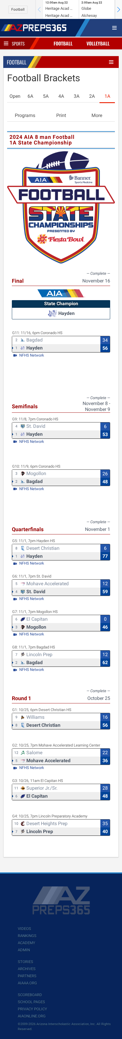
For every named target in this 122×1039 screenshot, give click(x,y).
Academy (26, 943)
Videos (24, 928)
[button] (118, 9)
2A (92, 96)
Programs (25, 115)
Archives (27, 969)
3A (76, 96)
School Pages (31, 1002)
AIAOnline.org (32, 1016)
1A (107, 96)
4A (61, 96)
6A (30, 96)
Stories (25, 962)
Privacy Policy (32, 1009)
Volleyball (98, 43)
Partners (27, 976)
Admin (24, 950)
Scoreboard (30, 995)
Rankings (27, 936)
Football (18, 9)
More (97, 115)
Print (61, 115)
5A (46, 96)
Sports (18, 43)
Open (14, 96)
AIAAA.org (27, 983)
